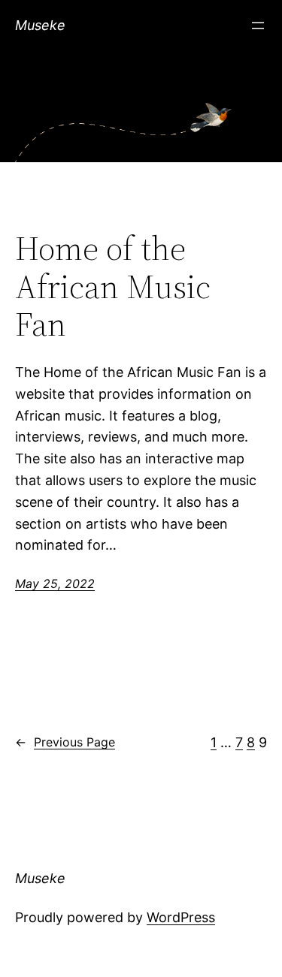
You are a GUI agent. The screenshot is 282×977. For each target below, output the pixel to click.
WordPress (181, 917)
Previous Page (65, 741)
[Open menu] (258, 26)
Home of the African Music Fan (113, 287)
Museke (40, 25)
